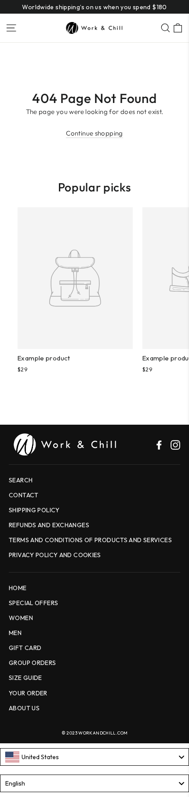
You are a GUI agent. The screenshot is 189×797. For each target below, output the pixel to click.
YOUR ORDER (28, 693)
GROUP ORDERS (32, 663)
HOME (18, 588)
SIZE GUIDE (25, 678)
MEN (15, 633)
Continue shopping (94, 133)
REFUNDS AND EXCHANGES (49, 525)
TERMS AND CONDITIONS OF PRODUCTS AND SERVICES (90, 540)
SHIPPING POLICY (34, 510)
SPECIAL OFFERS (33, 603)
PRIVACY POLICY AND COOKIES (55, 555)
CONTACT (24, 495)
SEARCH (21, 480)
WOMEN (21, 618)
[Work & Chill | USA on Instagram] (175, 444)
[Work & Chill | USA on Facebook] (159, 444)
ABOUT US (24, 708)
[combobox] (94, 757)
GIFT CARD (25, 648)
